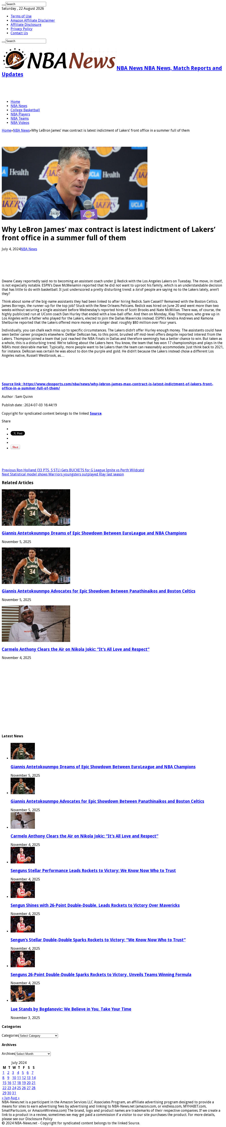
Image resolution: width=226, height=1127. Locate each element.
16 (9, 1083)
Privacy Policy (21, 29)
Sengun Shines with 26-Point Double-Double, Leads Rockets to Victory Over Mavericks (95, 905)
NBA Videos (20, 123)
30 (9, 1093)
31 (14, 1093)
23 (9, 1088)
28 (34, 1088)
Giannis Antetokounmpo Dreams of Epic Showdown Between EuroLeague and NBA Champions (94, 533)
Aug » (15, 1098)
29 (4, 1093)
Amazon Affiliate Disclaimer (33, 20)
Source (96, 413)
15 (4, 1083)
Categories (10, 1035)
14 (34, 1078)
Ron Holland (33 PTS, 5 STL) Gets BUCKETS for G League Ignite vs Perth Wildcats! (73, 470)
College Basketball (25, 110)
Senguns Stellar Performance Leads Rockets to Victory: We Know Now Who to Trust (93, 870)
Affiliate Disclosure (26, 25)
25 (19, 1088)
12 (24, 1078)
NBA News (19, 106)
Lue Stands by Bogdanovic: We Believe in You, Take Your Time (71, 1009)
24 (14, 1088)
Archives (8, 1054)
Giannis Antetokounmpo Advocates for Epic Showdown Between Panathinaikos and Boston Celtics (98, 591)
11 (19, 1078)
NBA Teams (20, 118)
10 (14, 1078)
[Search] (3, 5)
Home (15, 102)
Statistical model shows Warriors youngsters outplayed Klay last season (63, 474)
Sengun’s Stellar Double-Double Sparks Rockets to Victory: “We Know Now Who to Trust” (98, 940)
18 (19, 1083)
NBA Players (20, 114)
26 (24, 1088)
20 (29, 1083)
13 (29, 1078)
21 (34, 1083)
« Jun (6, 1098)
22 (4, 1088)
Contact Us (19, 33)
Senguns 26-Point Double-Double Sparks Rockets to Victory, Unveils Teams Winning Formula (101, 974)
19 (24, 1083)
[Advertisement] (53, 88)
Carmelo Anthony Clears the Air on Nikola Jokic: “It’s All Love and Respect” (75, 649)
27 (29, 1088)
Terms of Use (21, 16)
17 (14, 1083)
